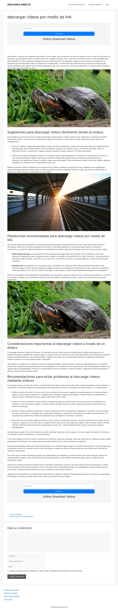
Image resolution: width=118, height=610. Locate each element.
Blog (107, 4)
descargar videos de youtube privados (21, 516)
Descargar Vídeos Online (77, 4)
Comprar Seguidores (95, 4)
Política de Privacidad (12, 596)
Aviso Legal (8, 599)
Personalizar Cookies (11, 590)
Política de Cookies (11, 593)
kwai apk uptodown (15, 514)
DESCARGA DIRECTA (19, 4)
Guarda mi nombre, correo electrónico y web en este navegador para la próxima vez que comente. (45, 571)
